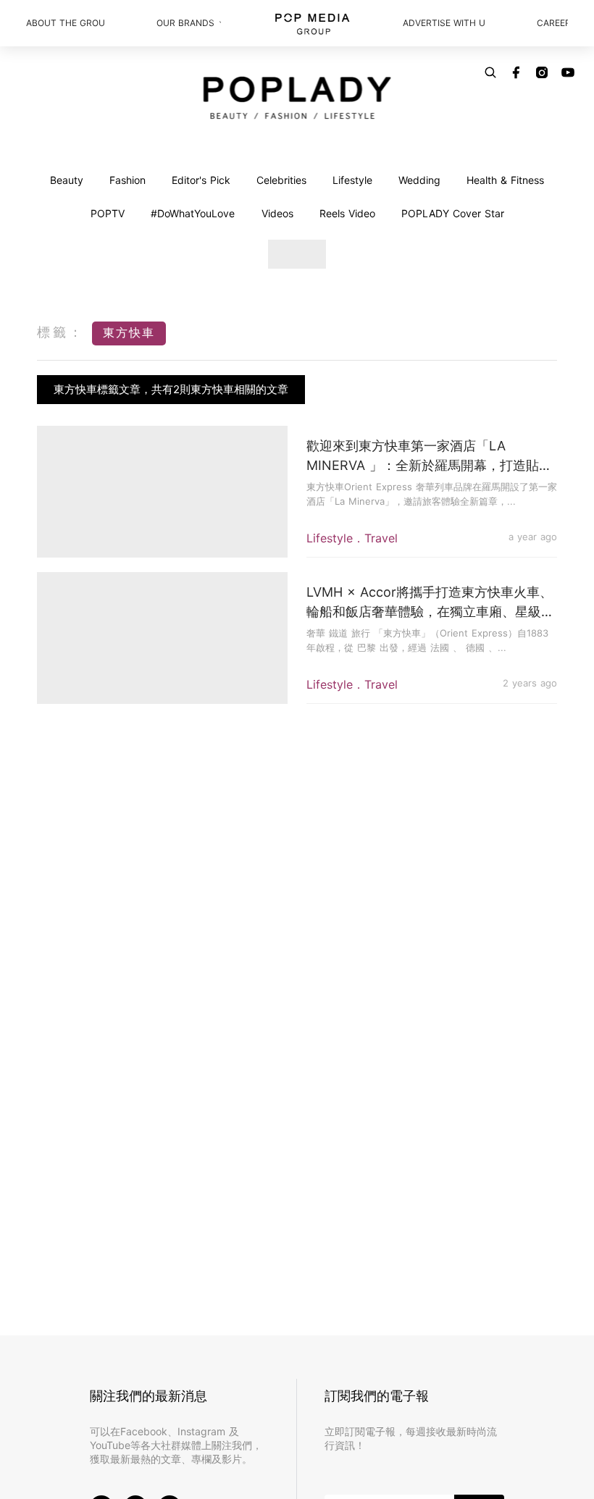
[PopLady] (297, 97)
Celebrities (281, 180)
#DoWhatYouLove (193, 213)
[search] (490, 72)
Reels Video (347, 213)
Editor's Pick (201, 180)
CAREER (552, 22)
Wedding (419, 180)
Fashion (127, 180)
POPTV (108, 213)
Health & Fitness (505, 180)
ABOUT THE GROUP (65, 22)
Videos (277, 213)
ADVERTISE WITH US (443, 22)
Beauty (66, 180)
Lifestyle (352, 180)
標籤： (61, 332)
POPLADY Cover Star (452, 213)
